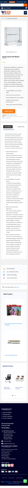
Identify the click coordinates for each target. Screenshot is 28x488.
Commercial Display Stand (9, 116)
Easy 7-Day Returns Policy (12, 271)
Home (2, 18)
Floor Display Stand (19, 116)
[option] (8, 382)
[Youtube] (12, 465)
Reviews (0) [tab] (21, 126)
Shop (5, 18)
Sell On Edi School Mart (7, 423)
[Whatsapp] (6, 465)
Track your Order (5, 425)
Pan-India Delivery (11, 268)
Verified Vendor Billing (12, 275)
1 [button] (12, 395)
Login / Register (7, 8)
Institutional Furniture (6, 118)
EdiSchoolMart (8, 481)
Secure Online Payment (12, 278)
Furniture (8, 115)
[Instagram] (9, 465)
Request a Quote (9, 111)
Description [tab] (8, 126)
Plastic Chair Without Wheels (7, 388)
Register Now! (16, 287)
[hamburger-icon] (25, 13)
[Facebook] (2, 465)
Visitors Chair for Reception (19, 388)
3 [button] (15, 395)
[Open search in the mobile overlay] (13, 5)
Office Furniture (14, 115)
